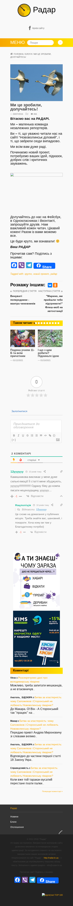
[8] (53, 323)
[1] (33, 323)
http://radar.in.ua (51, 858)
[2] (36, 323)
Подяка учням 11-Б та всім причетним (22, 353)
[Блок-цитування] (41, 435)
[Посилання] (50, 435)
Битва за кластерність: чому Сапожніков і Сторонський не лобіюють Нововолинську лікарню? (36, 701)
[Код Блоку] (45, 435)
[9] (56, 323)
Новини (14, 816)
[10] (58, 323)
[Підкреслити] (23, 435)
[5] (44, 323)
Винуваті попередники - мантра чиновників (22, 300)
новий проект (41, 273)
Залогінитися (19, 411)
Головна (18, 54)
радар (54, 273)
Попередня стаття (24, 291)
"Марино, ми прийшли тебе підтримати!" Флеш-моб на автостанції (53, 303)
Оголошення (17, 827)
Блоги (28, 54)
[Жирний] (14, 435)
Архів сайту (38, 28)
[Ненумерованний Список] (36, 435)
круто (28, 273)
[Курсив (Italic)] (18, 435)
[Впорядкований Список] (32, 435)
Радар (43, 9)
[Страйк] (27, 435)
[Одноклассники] (55, 285)
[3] (39, 323)
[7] (50, 323)
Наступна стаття (49, 291)
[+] (14, 439)
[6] (47, 323)
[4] (41, 323)
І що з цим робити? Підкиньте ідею (48, 353)
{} (54, 435)
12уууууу (41, 509)
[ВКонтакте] (50, 285)
